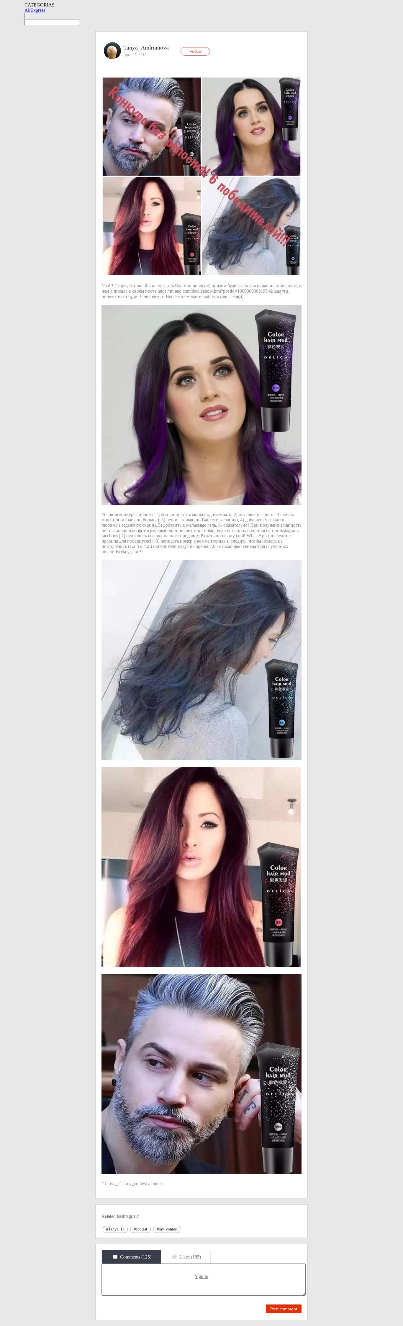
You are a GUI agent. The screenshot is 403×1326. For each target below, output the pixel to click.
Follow (195, 51)
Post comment (283, 1309)
